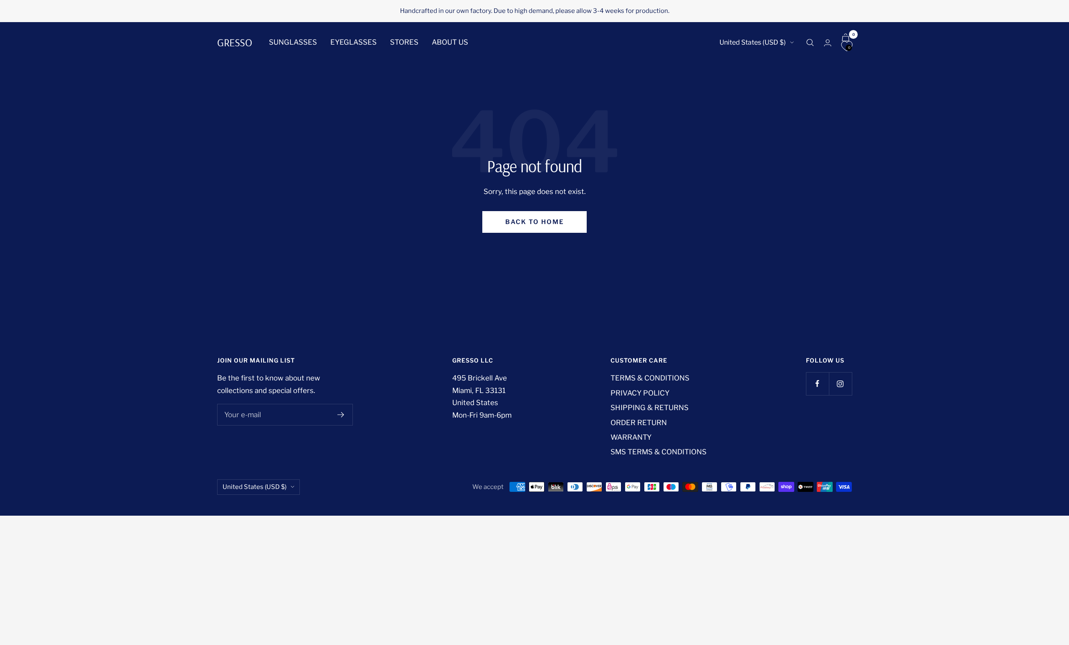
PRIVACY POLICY (639, 393)
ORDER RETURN (638, 422)
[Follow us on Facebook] (817, 383)
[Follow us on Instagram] (840, 383)
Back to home (534, 222)
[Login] (827, 42)
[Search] (810, 42)
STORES (404, 42)
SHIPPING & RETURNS (649, 407)
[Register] (341, 415)
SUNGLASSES (293, 42)
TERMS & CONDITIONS (649, 378)
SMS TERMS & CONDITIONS (658, 452)
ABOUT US (450, 42)
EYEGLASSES (353, 42)
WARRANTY (630, 437)
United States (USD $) (752, 42)
